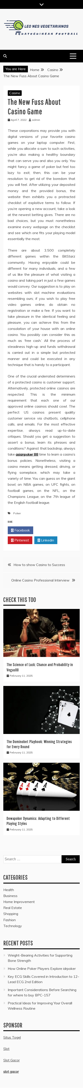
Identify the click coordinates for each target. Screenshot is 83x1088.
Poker (17, 513)
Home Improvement (19, 901)
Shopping (10, 913)
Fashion (9, 920)
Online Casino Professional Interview (40, 580)
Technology (12, 926)
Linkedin (47, 540)
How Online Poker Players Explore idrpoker (42, 968)
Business (10, 896)
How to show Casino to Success (39, 564)
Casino (14, 93)
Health (8, 890)
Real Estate (12, 907)
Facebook (22, 530)
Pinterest (21, 540)
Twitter (47, 530)
